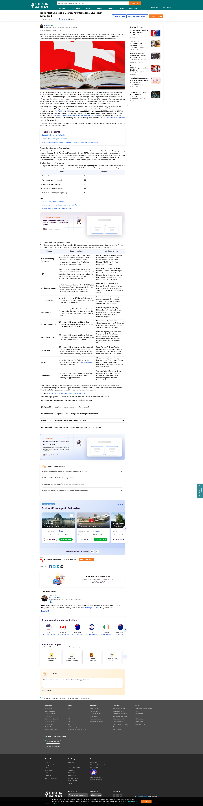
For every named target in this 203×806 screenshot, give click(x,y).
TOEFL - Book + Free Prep (200, 491)
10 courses (62, 531)
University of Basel (85, 362)
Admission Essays (140, 724)
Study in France (49, 721)
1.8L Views (133, 50)
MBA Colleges (94, 708)
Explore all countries (51, 729)
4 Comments (140, 62)
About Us (47, 762)
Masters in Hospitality (96, 719)
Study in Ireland (49, 724)
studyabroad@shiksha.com (79, 795)
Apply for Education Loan (120, 708)
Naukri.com (71, 765)
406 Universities (91, 634)
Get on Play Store (54, 742)
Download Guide (156, 16)
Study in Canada (50, 711)
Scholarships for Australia (120, 716)
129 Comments (141, 50)
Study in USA (49, 708)
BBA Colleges (94, 716)
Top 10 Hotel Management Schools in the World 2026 (139, 43)
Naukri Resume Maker (74, 767)
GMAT (69, 708)
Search (135, 3)
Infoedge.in (71, 762)
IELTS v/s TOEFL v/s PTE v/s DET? (77, 729)
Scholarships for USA (119, 711)
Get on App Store (54, 746)
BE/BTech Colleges (95, 714)
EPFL (68, 111)
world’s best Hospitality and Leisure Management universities (76, 115)
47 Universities (106, 634)
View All (118, 504)
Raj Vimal (132, 34)
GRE (69, 711)
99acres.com (71, 773)
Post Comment (47, 690)
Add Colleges (94, 767)
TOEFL (70, 724)
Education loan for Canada (120, 724)
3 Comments (139, 86)
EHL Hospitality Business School (114, 118)
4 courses (96, 531)
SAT (69, 721)
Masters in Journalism (96, 721)
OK (146, 802)
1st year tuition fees (50, 535)
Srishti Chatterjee (135, 59)
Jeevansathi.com (72, 775)
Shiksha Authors (49, 770)
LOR (136, 716)
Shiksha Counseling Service (143, 708)
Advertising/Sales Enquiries (98, 765)
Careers (47, 767)
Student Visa (139, 721)
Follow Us (116, 791)
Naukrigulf (70, 770)
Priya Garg (53, 597)
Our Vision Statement (51, 778)
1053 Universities (49, 634)
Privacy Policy (127, 801)
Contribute (94, 791)
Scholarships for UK (118, 719)
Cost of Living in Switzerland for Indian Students (58, 208)
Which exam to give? (74, 727)
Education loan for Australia (121, 727)
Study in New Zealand (51, 719)
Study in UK (48, 716)
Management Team (50, 765)
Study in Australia (50, 714)
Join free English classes (137, 16)
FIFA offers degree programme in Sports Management (138, 56)
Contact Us (154, 7)
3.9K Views (133, 62)
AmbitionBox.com (73, 778)
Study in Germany (50, 727)
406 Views (133, 37)
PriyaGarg (47, 25)
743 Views (133, 101)
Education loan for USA (119, 721)
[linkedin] (51, 601)
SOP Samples (139, 714)
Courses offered (49, 531)
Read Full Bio (45, 611)
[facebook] (114, 795)
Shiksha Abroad (72, 780)
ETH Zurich (58, 111)
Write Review (97, 795)
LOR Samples (139, 719)
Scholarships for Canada (120, 714)
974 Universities (77, 634)
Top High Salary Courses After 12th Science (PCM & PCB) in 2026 (139, 80)
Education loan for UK (119, 729)
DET (69, 716)
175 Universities (63, 634)
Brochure (52, 539)
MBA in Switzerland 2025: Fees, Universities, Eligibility (139, 68)
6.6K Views (133, 74)
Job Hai (70, 783)
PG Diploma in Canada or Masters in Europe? (139, 32)
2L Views (132, 86)
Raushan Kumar (134, 98)
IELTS (69, 714)
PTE (69, 719)
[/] (41, 698)
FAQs (46, 773)
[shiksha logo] (54, 793)
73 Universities (120, 634)
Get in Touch (72, 791)
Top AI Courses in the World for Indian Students (138, 94)
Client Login (93, 762)
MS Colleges (94, 711)
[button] (119, 16)
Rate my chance (66, 539)
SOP (136, 711)
